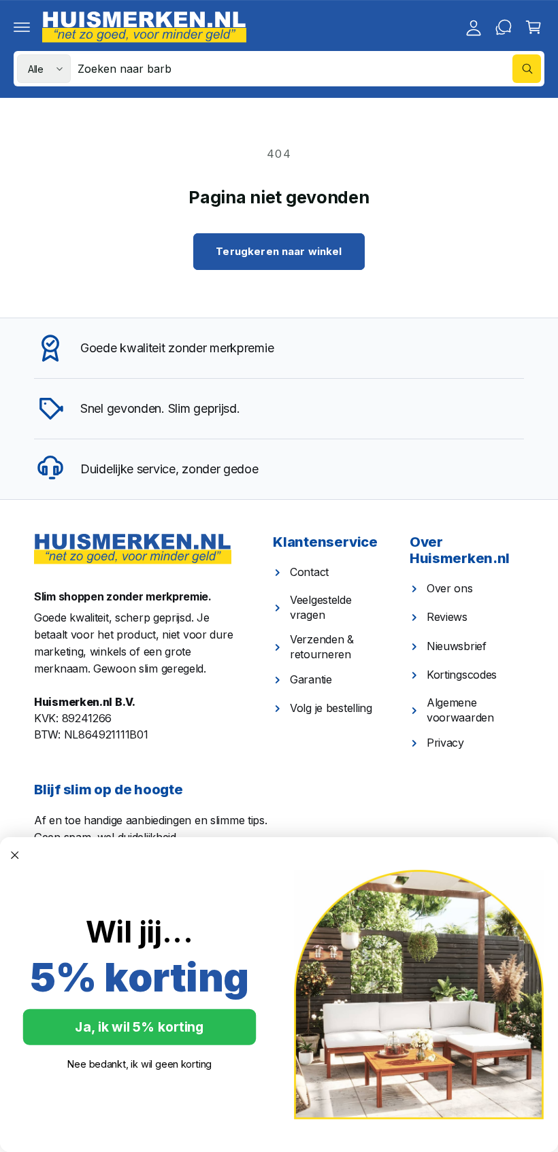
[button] (22, 27)
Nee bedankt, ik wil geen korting (139, 1063)
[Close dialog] (15, 855)
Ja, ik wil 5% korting (139, 1027)
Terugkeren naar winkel (279, 251)
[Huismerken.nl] (132, 549)
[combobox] (309, 68)
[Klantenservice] (504, 27)
